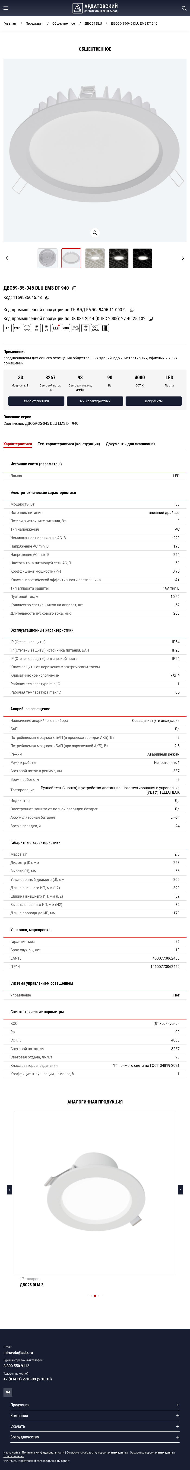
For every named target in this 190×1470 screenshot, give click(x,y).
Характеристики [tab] (17, 444)
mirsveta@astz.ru (18, 1352)
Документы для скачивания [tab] (130, 444)
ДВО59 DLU (93, 23)
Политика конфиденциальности (43, 1452)
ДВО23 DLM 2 (31, 1284)
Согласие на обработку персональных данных (97, 1452)
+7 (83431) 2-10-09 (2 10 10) (27, 1379)
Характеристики (36, 401)
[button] (5, 8)
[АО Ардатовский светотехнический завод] (95, 8)
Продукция (34, 23)
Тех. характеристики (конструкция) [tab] (69, 444)
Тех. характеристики (95, 401)
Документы (154, 401)
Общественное (63, 23)
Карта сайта (11, 1452)
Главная (9, 23)
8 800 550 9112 (16, 1366)
